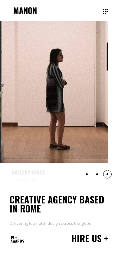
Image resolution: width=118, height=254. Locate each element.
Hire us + (89, 238)
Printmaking (23, 180)
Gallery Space (27, 172)
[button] (87, 174)
